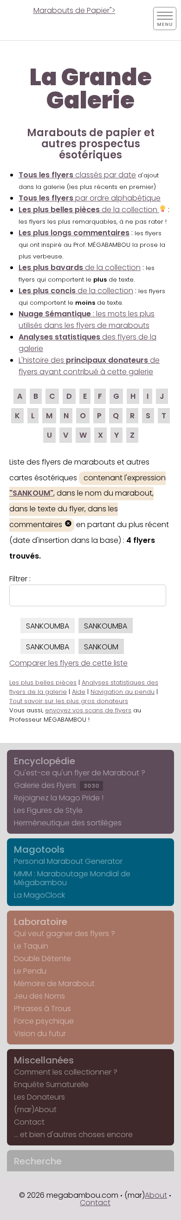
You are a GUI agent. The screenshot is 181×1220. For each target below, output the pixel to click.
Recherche (38, 1161)
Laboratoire (40, 921)
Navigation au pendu (122, 691)
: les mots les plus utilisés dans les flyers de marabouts (87, 319)
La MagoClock (39, 895)
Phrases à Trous (42, 1008)
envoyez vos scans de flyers (88, 710)
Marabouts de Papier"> (74, 10)
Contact (29, 1122)
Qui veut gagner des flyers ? (64, 933)
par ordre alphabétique (90, 198)
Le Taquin (31, 946)
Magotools (39, 849)
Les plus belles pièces (43, 682)
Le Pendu (30, 971)
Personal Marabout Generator (68, 861)
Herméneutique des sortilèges (68, 823)
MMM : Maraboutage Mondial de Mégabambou (72, 878)
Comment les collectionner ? (65, 1072)
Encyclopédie (44, 761)
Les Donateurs (39, 1097)
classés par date (77, 175)
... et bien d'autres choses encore (73, 1134)
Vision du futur (40, 1033)
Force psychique (44, 1021)
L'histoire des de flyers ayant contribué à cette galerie (89, 366)
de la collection (89, 209)
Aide (78, 691)
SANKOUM (101, 646)
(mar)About (35, 1109)
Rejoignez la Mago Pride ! (58, 797)
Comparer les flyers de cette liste (68, 663)
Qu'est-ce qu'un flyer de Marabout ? (79, 772)
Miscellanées (44, 1060)
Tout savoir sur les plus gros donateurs (68, 701)
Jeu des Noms (39, 996)
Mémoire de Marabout (54, 983)
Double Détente (42, 958)
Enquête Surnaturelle (51, 1084)
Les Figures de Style (48, 810)
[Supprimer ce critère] (68, 524)
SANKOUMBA (47, 626)
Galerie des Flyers (56, 785)
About (156, 1195)
